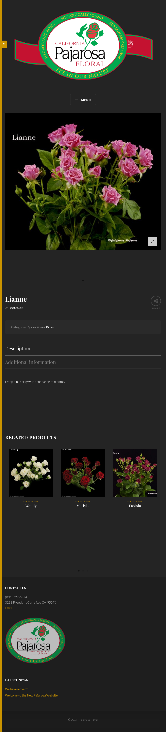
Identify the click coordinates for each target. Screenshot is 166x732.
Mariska (83, 505)
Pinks (50, 327)
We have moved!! (16, 689)
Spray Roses (36, 327)
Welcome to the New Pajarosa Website (31, 695)
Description (17, 348)
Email (9, 607)
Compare (16, 308)
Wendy (31, 505)
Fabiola (135, 505)
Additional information (30, 362)
